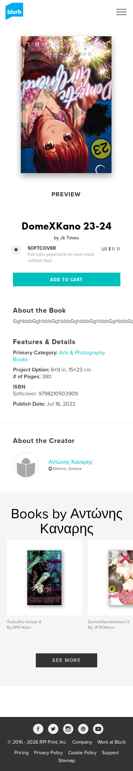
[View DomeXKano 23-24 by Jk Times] (66, 104)
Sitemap (66, 760)
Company (82, 742)
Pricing (21, 753)
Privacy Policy (48, 753)
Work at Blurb (112, 742)
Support (110, 753)
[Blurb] (13, 14)
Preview (66, 194)
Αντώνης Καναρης (70, 462)
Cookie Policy (82, 753)
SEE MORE (66, 660)
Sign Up (94, 12)
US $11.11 (111, 249)
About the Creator (44, 441)
